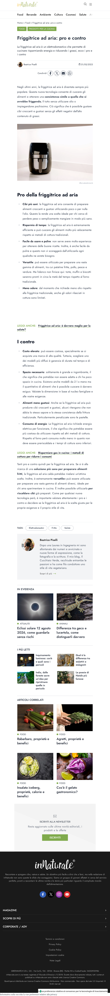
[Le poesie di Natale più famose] (65, 677)
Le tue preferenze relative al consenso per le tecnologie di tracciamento (73, 991)
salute (67, 528)
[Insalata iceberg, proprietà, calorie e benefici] (35, 766)
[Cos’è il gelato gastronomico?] (75, 766)
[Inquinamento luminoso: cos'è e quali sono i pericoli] (25, 660)
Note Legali (55, 960)
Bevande (31, 15)
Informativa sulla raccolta (11, 994)
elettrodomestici (36, 528)
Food (20, 15)
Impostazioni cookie (55, 955)
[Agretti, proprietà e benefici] (75, 717)
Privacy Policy (55, 944)
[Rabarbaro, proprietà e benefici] (35, 717)
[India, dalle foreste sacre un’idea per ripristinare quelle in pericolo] (25, 677)
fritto (54, 528)
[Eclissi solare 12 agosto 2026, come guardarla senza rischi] (35, 607)
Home (20, 22)
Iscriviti (55, 838)
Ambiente (45, 15)
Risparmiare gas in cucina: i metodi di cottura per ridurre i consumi (50, 454)
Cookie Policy (55, 949)
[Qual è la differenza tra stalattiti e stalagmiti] (65, 660)
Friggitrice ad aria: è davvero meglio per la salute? (54, 327)
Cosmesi (71, 15)
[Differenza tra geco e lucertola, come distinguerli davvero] (75, 607)
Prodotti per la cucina (42, 28)
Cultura (58, 15)
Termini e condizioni (55, 939)
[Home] (27, 4)
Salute (82, 15)
